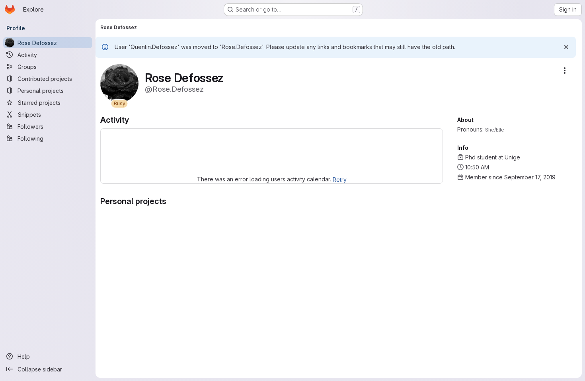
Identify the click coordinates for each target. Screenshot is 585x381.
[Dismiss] (566, 47)
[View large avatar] (119, 82)
